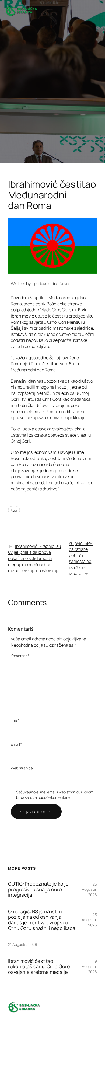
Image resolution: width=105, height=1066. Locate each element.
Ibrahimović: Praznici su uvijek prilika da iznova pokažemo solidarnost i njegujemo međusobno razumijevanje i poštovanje (34, 558)
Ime (15, 720)
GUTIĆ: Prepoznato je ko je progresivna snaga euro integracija (38, 889)
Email (16, 744)
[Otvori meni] (96, 11)
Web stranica (22, 768)
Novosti (66, 283)
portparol (42, 283)
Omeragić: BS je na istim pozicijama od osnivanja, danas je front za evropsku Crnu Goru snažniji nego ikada (41, 920)
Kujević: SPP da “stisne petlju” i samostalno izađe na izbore (81, 558)
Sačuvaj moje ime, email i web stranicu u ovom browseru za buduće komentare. (54, 794)
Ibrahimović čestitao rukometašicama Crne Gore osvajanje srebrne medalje (39, 966)
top (14, 510)
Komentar (20, 655)
